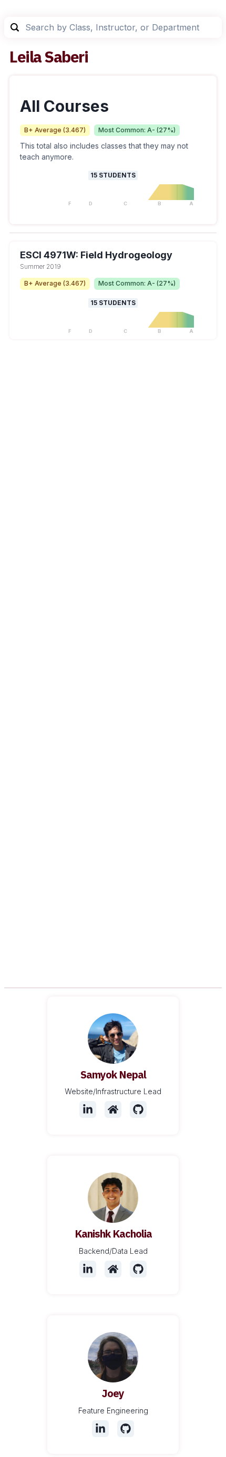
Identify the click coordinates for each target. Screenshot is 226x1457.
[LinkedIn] (87, 1109)
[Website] (113, 1109)
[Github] (138, 1109)
